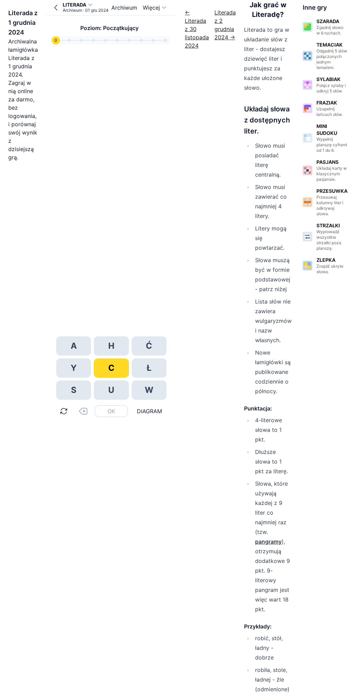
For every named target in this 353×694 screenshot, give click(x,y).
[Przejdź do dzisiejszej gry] (56, 7)
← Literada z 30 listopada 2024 (197, 29)
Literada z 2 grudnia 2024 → (225, 25)
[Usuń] (83, 411)
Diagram (149, 411)
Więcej (151, 7)
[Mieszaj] (63, 411)
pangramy (268, 541)
